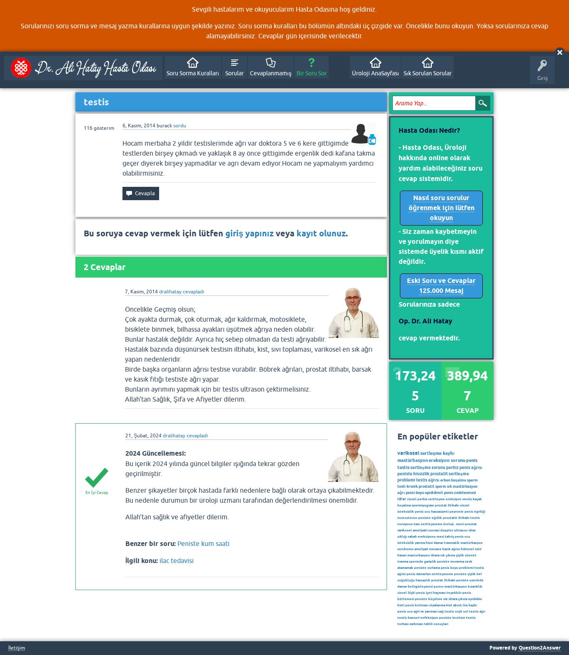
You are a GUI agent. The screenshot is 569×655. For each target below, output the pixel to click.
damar (438, 543)
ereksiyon (454, 499)
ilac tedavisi (177, 560)
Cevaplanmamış (271, 73)
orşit (458, 611)
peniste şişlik (465, 574)
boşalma (404, 505)
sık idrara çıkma (455, 599)
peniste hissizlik (413, 473)
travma (402, 561)
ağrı (401, 492)
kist (449, 605)
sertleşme (436, 499)
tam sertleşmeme (428, 524)
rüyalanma (437, 605)
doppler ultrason (454, 530)
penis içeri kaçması (431, 592)
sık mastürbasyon (462, 486)
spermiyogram (423, 505)
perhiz (452, 467)
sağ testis (446, 611)
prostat (471, 524)
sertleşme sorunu (427, 467)
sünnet (471, 555)
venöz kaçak (472, 499)
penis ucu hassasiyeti (432, 511)
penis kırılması (416, 605)
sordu (179, 126)
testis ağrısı (427, 479)
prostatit (439, 473)
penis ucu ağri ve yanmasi (417, 611)
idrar (401, 498)
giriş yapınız (249, 233)
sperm (440, 486)
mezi (440, 536)
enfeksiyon (429, 617)
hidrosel (467, 549)
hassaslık (423, 580)
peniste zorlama (427, 568)
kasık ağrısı (451, 549)
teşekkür (454, 592)
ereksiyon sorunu (447, 460)
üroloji (448, 524)
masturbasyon (418, 555)
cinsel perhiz (417, 499)
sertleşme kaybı (437, 453)
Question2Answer (540, 648)
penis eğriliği (474, 511)
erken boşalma (453, 480)
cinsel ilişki (406, 592)
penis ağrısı (470, 467)
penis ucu (462, 536)
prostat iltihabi (443, 580)
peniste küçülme (428, 599)
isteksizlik (405, 543)
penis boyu (415, 492)
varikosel (408, 453)
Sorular (234, 73)
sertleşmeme (442, 574)
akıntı (457, 605)
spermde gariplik (422, 561)
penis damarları (419, 574)
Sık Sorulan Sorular (428, 73)
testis (403, 467)
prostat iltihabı (447, 505)
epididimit (434, 492)
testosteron (407, 518)
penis (471, 460)
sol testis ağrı (474, 611)
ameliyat (421, 549)
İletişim (16, 648)
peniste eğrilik (430, 518)
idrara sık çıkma (443, 555)
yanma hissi (424, 543)
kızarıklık (475, 586)
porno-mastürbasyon (450, 586)
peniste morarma (450, 561)
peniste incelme (452, 617)
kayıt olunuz (321, 233)
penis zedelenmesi (460, 492)
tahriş (449, 536)
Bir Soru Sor (312, 73)
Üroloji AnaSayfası (375, 73)
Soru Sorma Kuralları (193, 73)
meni (460, 524)
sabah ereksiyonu (422, 536)
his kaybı (470, 605)
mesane (435, 549)
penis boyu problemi (457, 568)
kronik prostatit (420, 486)
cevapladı (193, 292)
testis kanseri (408, 617)
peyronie (456, 511)
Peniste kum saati (203, 543)
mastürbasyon (412, 460)
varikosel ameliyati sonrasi (418, 530)
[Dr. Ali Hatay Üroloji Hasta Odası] (83, 68)
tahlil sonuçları (436, 624)
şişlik (460, 555)
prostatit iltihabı (456, 518)
